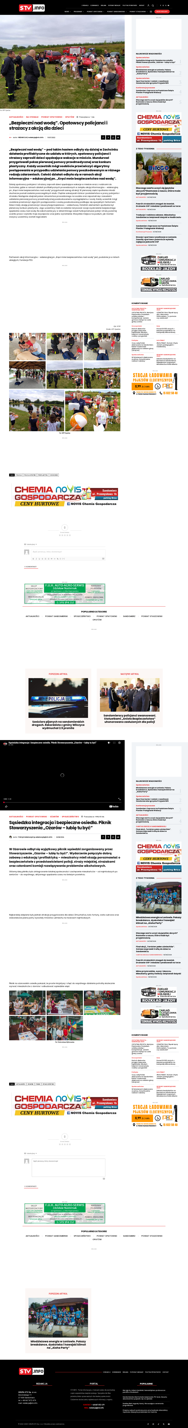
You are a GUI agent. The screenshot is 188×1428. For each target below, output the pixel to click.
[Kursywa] (36, 559)
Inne (158, 326)
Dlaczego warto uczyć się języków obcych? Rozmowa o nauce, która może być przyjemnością (154, 102)
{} (60, 558)
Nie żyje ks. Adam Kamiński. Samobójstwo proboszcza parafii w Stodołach (144, 1391)
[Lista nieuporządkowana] (48, 559)
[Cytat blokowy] (51, 559)
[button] (152, 5)
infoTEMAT (161, 340)
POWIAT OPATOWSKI (51, 117)
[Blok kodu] (54, 559)
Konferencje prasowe (145, 87)
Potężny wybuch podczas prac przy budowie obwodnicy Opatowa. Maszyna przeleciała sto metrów (145, 1411)
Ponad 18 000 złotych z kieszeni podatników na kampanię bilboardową (166, 331)
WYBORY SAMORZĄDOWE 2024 (166, 309)
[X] (165, 5)
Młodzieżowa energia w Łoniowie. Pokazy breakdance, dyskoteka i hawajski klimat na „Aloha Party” (155, 72)
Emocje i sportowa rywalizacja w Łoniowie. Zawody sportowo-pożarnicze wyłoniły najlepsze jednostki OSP (156, 239)
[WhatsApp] (113, 137)
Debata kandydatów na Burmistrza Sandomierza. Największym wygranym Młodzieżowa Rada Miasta (167, 361)
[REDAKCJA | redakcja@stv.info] (11, 137)
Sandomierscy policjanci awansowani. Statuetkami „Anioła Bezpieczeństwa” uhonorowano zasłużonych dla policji (130, 718)
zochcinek (54, 475)
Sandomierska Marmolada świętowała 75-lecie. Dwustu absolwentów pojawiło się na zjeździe (145, 1398)
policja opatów (30, 475)
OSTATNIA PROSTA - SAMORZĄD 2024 (139, 309)
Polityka (135, 340)
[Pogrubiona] (33, 559)
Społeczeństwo (142, 57)
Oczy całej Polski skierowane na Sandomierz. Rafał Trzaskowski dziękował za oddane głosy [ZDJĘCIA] (142, 346)
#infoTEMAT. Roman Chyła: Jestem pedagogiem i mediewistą (167, 345)
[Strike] (42, 559)
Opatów (69, 117)
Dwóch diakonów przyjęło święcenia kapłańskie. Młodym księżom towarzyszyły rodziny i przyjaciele (140, 332)
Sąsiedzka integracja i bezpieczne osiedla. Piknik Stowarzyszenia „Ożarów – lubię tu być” (156, 61)
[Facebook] (160, 5)
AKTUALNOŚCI (16, 117)
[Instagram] (163, 5)
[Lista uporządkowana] (45, 559)
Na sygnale (32, 117)
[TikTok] (158, 1424)
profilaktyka (43, 475)
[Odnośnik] (57, 559)
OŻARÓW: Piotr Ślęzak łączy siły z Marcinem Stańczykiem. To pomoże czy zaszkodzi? (167, 315)
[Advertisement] (64, 238)
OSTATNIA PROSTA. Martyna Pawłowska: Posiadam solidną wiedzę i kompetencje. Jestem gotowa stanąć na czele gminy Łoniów (142, 317)
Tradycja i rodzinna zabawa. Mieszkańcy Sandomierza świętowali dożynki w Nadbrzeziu (158, 216)
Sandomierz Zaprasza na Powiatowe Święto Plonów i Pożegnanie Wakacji (155, 91)
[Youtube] (168, 5)
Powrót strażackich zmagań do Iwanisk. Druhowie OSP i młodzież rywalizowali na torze (158, 204)
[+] (63, 558)
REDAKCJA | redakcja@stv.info (31, 137)
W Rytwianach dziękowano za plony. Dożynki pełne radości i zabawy (142, 359)
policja (19, 475)
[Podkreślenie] (39, 559)
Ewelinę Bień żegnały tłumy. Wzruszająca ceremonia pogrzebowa (143, 1404)
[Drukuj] (118, 137)
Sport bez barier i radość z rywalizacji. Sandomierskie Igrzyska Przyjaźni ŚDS (152, 82)
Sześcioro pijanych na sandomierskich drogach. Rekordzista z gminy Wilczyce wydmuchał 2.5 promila (58, 725)
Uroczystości (137, 326)
